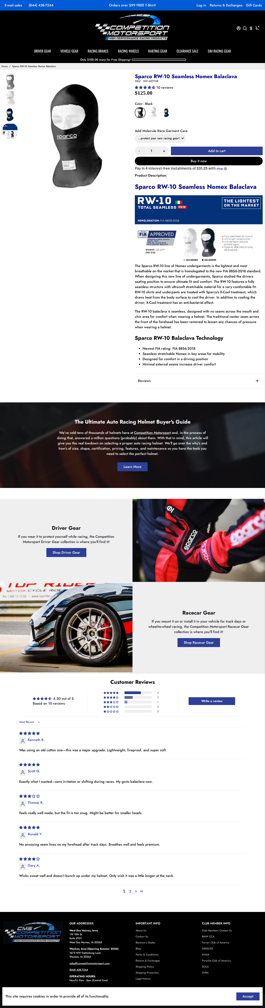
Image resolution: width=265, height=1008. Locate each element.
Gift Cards (254, 5)
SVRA (205, 973)
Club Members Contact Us (217, 930)
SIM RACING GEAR (219, 50)
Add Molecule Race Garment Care (161, 130)
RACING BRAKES (98, 50)
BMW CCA (208, 936)
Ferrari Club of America (215, 942)
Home (5, 66)
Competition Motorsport (152, 432)
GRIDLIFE (207, 948)
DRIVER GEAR (42, 50)
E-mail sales (13, 5)
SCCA (205, 967)
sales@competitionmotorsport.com (89, 963)
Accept (247, 996)
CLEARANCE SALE (187, 50)
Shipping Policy (145, 967)
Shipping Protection (147, 973)
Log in (201, 5)
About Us (141, 930)
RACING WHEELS (128, 50)
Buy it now (199, 161)
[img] (29, 733)
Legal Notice (143, 979)
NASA (205, 954)
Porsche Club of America (216, 960)
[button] (145, 87)
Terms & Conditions (147, 954)
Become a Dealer (145, 942)
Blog (138, 948)
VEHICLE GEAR (69, 50)
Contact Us (142, 936)
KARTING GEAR (157, 50)
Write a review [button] (212, 701)
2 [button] (130, 891)
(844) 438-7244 (41, 5)
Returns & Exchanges (226, 5)
